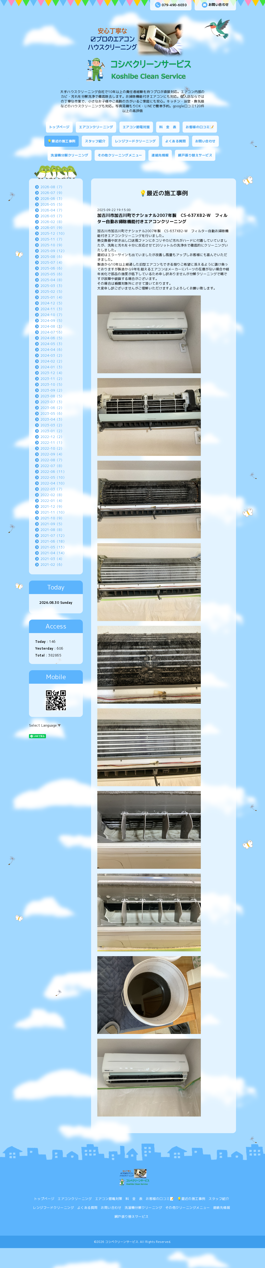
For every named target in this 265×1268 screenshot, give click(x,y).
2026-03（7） (52, 216)
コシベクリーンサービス (121, 1242)
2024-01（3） (52, 367)
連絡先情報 (160, 155)
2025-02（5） (52, 291)
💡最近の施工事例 (61, 141)
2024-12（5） (52, 303)
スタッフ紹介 (95, 141)
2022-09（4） (52, 454)
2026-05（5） (52, 204)
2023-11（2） (52, 378)
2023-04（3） (52, 419)
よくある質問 (175, 141)
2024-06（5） (52, 338)
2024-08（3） (52, 326)
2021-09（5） (52, 524)
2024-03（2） (52, 355)
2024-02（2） (52, 361)
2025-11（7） (52, 239)
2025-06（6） (52, 268)
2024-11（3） (52, 309)
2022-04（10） (53, 483)
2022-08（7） (52, 460)
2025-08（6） (52, 256)
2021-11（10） (53, 512)
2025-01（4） (52, 297)
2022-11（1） (52, 442)
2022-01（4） (52, 500)
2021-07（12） (53, 535)
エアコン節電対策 (136, 127)
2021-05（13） (53, 547)
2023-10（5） (52, 384)
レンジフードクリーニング (135, 141)
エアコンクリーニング (96, 127)
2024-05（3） (52, 344)
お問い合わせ (218, 4)
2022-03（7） (52, 489)
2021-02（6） (52, 564)
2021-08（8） (52, 529)
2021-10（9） (52, 518)
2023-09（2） (52, 390)
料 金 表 (167, 127)
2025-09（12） (53, 251)
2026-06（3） (52, 198)
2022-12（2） (52, 436)
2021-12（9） (52, 506)
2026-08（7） (52, 187)
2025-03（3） (52, 285)
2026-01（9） (52, 227)
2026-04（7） (52, 210)
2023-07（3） (52, 402)
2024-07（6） (52, 332)
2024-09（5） (52, 320)
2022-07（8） (52, 466)
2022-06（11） (53, 471)
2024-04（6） (52, 349)
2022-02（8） (52, 495)
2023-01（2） (52, 431)
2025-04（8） (52, 280)
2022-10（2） (52, 448)
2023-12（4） (52, 373)
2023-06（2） (52, 407)
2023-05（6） (52, 413)
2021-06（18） (53, 541)
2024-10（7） (52, 314)
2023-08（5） (52, 396)
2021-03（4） (52, 559)
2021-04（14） (53, 553)
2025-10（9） (52, 245)
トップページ (59, 127)
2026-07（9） (52, 192)
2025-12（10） (53, 233)
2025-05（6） (52, 274)
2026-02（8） (52, 222)
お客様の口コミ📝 (200, 127)
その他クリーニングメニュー (120, 155)
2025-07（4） (52, 262)
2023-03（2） (52, 425)
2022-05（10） (53, 477)
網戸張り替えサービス (195, 155)
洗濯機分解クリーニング (69, 155)
